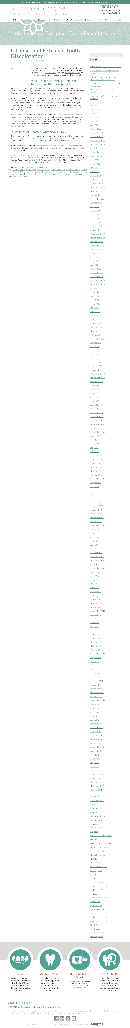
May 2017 (94, 541)
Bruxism (94, 804)
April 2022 (95, 311)
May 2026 (94, 121)
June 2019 (94, 444)
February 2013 (96, 728)
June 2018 (94, 490)
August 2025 (96, 156)
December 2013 (97, 689)
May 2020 (94, 401)
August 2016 (95, 572)
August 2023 (96, 249)
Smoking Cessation (98, 921)
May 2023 (94, 261)
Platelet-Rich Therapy (100, 898)
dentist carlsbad (58, 169)
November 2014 (97, 646)
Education (94, 824)
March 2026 (95, 129)
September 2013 (97, 700)
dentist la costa (24, 172)
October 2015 (96, 607)
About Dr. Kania (97, 800)
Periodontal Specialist (30, 20)
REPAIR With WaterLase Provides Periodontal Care (35, 1007)
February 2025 (96, 179)
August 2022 (96, 296)
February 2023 (96, 273)
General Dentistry (41, 167)
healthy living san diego (41, 174)
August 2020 (96, 389)
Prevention (95, 902)
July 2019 (94, 440)
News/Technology (98, 855)
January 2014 (96, 685)
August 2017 (95, 529)
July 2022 (94, 300)
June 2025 (95, 164)
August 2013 (95, 704)
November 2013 (97, 693)
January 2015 (96, 638)
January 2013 (96, 731)
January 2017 (96, 553)
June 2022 (95, 304)
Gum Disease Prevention (101, 835)
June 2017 (94, 537)
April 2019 (94, 451)
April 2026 (94, 125)
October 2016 (96, 564)
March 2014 (95, 677)
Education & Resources (84, 20)
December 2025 (97, 140)
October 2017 (96, 521)
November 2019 (97, 424)
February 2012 (96, 774)
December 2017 (97, 514)
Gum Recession (97, 839)
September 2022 (97, 292)
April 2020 (95, 405)
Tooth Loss (95, 929)
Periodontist (95, 894)
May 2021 (94, 354)
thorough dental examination (25, 155)
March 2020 (95, 409)
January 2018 (96, 510)
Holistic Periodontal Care (101, 847)
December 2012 (97, 735)
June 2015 (94, 623)
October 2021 (96, 335)
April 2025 (94, 172)
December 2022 (97, 280)
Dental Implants (26, 167)
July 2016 (94, 576)
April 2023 (94, 265)
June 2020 (95, 397)
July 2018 (94, 486)
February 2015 (96, 634)
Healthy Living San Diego (101, 843)
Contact (117, 20)
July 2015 (94, 619)
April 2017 (94, 545)
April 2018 (94, 498)
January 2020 (96, 416)
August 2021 (95, 343)
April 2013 (94, 720)
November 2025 (97, 144)
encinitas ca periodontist (19, 174)
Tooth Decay (95, 925)
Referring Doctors (103, 20)
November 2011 (97, 786)
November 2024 (97, 191)
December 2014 (97, 642)
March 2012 (95, 770)
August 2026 (96, 109)
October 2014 (96, 650)
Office (15, 20)
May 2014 (94, 669)
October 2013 (96, 696)
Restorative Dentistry (99, 909)
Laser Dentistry (97, 851)
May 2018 (94, 494)
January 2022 (96, 323)
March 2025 (95, 175)
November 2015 (97, 603)
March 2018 (95, 502)
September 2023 (97, 245)
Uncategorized (96, 937)
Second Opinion (97, 913)
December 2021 (97, 327)
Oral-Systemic (96, 874)
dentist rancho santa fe (42, 172)
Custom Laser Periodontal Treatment (57, 20)
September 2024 (97, 199)
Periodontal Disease (99, 890)
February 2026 (96, 133)
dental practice (43, 169)
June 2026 (95, 117)
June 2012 (95, 759)
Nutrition (94, 859)
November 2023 (97, 238)
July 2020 (94, 393)
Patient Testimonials (99, 882)
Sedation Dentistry (98, 917)
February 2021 (96, 366)
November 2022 (97, 284)
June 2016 (94, 580)
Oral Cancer (95, 863)
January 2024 (96, 230)
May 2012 (94, 763)
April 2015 (94, 630)
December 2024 (97, 187)
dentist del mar (73, 169)
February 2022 (96, 319)
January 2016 (96, 599)
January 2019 (96, 463)
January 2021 (96, 370)
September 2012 (97, 747)
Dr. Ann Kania (50, 73)
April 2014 (94, 673)
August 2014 (95, 658)
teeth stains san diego (18, 176)
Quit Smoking (96, 905)
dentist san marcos (78, 172)
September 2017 (97, 525)
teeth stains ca (80, 174)
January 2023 (96, 276)
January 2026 (96, 137)
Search (94, 60)
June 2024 (95, 210)
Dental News (96, 820)
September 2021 (97, 339)
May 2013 (94, 716)
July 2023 (94, 253)
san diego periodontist (63, 174)
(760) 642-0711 (33, 160)
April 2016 (94, 588)
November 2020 (97, 378)
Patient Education (98, 878)
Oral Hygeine (96, 870)
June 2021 (95, 350)
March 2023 (95, 269)
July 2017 (94, 533)
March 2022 (95, 315)
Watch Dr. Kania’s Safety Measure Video (85, 2)
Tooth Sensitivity (97, 933)
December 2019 (97, 420)
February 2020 (96, 413)
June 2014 (94, 665)
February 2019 (96, 459)
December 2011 (97, 782)
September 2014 (97, 654)
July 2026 (94, 113)
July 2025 (94, 160)
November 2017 (97, 518)
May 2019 (94, 448)
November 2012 (97, 739)
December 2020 (97, 374)
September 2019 (97, 432)
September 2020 (97, 385)
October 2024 (96, 195)
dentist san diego (61, 172)
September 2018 (97, 479)
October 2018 (96, 475)
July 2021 (94, 346)
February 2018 (96, 506)
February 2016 (96, 595)
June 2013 (94, 712)
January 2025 (96, 183)
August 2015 (95, 615)
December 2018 (97, 467)
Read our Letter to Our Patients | (42, 2)
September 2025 (97, 152)
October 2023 (96, 241)
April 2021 (94, 358)
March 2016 (95, 591)
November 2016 (97, 560)
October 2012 (96, 743)
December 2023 (97, 234)
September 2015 (97, 611)
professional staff (72, 73)
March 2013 (95, 724)
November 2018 (97, 471)
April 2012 (94, 766)
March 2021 (95, 362)
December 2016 (97, 556)
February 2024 (96, 226)
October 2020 (96, 381)
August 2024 (96, 203)
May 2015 (94, 626)
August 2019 (95, 436)
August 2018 (95, 483)
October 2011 (96, 790)
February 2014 (96, 681)
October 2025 (96, 148)
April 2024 (94, 218)
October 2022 (96, 288)
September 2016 (97, 568)
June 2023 (95, 257)
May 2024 (94, 214)
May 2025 (94, 168)
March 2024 (95, 222)
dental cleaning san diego (24, 169)
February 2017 (96, 549)
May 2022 (94, 308)
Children (94, 808)
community (95, 812)
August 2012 (95, 751)
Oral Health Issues (98, 867)
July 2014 (94, 661)
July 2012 (94, 755)
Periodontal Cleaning (99, 886)
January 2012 (96, 778)
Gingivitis (94, 832)
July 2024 (94, 207)
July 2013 (94, 708)
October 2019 (96, 428)
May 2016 (94, 584)
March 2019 (95, 455)
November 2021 (97, 331)
